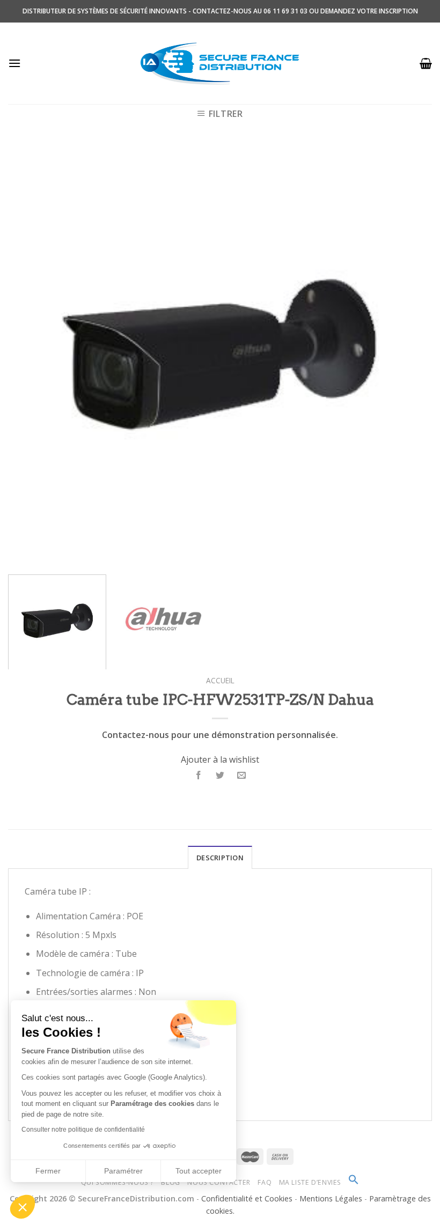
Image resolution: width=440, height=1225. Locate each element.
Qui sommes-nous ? (117, 1182)
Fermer (48, 1171)
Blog (170, 1182)
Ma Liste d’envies (310, 1182)
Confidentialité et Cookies (246, 1198)
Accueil (220, 680)
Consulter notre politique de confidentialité (83, 1129)
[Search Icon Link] (353, 1182)
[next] (410, 354)
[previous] (30, 354)
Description (220, 857)
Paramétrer (123, 1171)
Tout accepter (198, 1171)
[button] (22, 1207)
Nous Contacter (219, 1182)
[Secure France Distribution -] (220, 63)
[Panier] (426, 63)
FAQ (265, 1182)
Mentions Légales (331, 1198)
